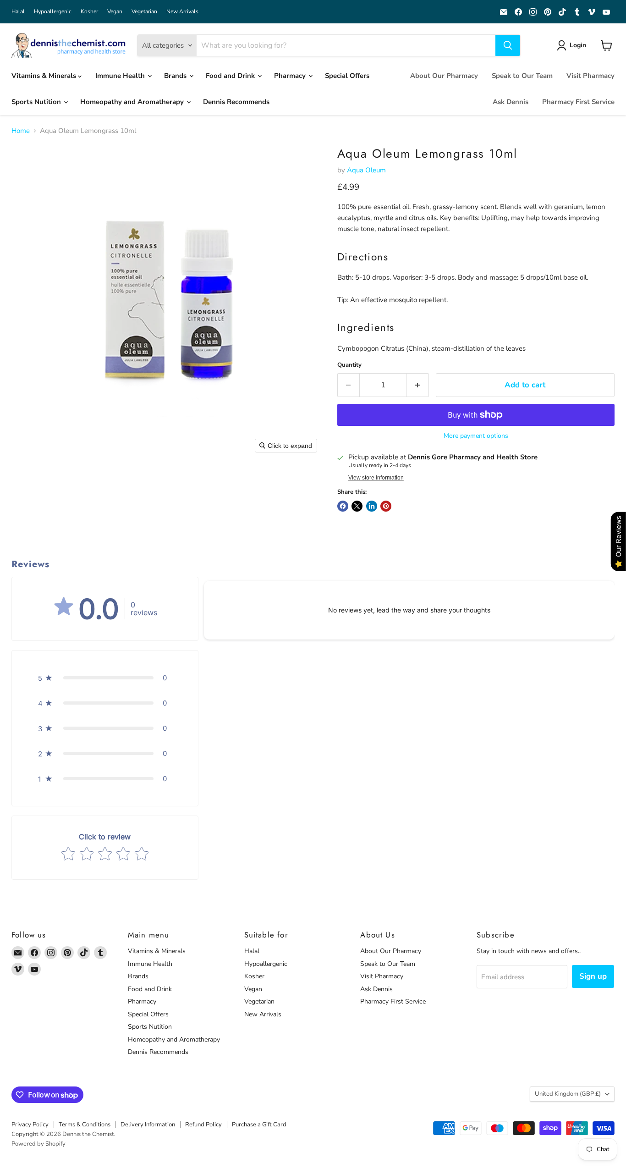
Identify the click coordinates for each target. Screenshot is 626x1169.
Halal (18, 11)
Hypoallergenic (52, 11)
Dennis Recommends (236, 101)
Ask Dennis (510, 101)
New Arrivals (182, 11)
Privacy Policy (30, 1124)
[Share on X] (356, 506)
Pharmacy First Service (578, 101)
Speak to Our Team (522, 75)
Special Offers (347, 75)
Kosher (89, 11)
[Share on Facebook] (342, 506)
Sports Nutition (37, 101)
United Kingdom (568, 1094)
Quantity (349, 365)
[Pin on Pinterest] (385, 506)
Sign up (593, 976)
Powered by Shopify (38, 1144)
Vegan (114, 11)
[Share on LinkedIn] (371, 506)
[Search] (507, 45)
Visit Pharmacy (590, 75)
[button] (573, 45)
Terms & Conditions (84, 1124)
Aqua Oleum (366, 170)
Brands (176, 75)
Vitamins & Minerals (44, 75)
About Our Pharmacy (444, 75)
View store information (376, 477)
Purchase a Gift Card (259, 1124)
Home (20, 131)
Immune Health (121, 75)
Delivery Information (148, 1124)
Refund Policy (203, 1124)
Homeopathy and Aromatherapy (133, 101)
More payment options (476, 436)
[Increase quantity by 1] (417, 385)
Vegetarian (144, 11)
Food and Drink (231, 75)
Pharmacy (291, 75)
